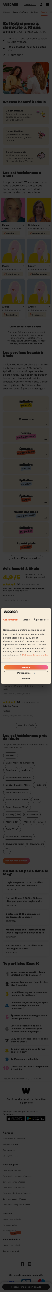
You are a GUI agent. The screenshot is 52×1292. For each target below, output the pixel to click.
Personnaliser (24, 673)
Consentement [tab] (10, 619)
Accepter (26, 667)
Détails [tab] (26, 619)
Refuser (26, 678)
